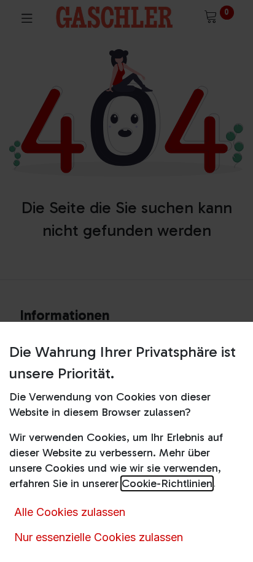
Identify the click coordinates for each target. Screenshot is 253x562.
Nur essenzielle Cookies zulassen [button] (98, 537)
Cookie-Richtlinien (167, 483)
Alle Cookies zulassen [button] (69, 511)
